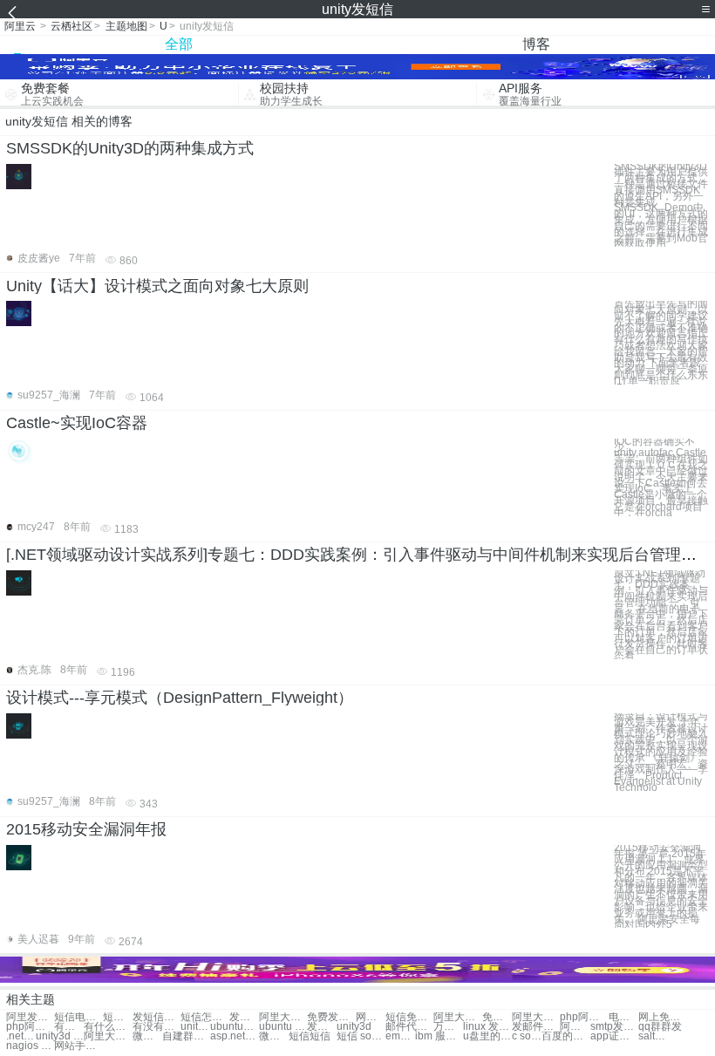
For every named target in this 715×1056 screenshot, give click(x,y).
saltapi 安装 (653, 1036)
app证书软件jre (614, 1036)
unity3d (354, 1027)
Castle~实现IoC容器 (76, 423)
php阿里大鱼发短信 (30, 1027)
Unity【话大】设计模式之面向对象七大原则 (157, 286)
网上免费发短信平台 (662, 1017)
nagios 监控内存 (30, 1046)
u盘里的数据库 (487, 1036)
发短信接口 (156, 1017)
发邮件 (322, 1027)
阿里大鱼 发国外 (108, 1036)
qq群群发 (660, 1027)
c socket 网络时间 (526, 1036)
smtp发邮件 (614, 1027)
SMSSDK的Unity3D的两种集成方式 (130, 148)
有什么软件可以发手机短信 (108, 1027)
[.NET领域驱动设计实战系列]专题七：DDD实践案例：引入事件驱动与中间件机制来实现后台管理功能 (359, 554)
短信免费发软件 (409, 1017)
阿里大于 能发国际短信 (536, 1017)
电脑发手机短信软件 (623, 1017)
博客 (536, 44)
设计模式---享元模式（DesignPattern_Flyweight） (179, 697)
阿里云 (20, 26)
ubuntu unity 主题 (283, 1027)
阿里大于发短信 (283, 1017)
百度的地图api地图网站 (565, 1036)
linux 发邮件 (487, 1027)
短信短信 (309, 1036)
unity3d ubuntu (60, 1036)
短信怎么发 (118, 1017)
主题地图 (126, 26)
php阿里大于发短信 (584, 1017)
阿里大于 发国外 (574, 1027)
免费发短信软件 (331, 1017)
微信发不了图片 (147, 1036)
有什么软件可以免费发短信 (69, 1027)
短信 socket (361, 1036)
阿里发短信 (30, 1017)
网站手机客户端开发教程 (78, 1046)
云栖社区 (71, 26)
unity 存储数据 (195, 1027)
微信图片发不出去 (274, 1036)
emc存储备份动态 (400, 1036)
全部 (179, 44)
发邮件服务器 (536, 1027)
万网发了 (448, 1027)
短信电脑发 (78, 1017)
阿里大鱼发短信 (457, 1017)
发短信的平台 (244, 1017)
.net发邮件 (21, 1036)
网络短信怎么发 (370, 1017)
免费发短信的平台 (497, 1017)
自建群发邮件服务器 (186, 1036)
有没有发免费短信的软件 (156, 1027)
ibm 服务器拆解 (439, 1036)
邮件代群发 (409, 1027)
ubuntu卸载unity (234, 1027)
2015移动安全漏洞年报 (86, 829)
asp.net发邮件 (234, 1036)
